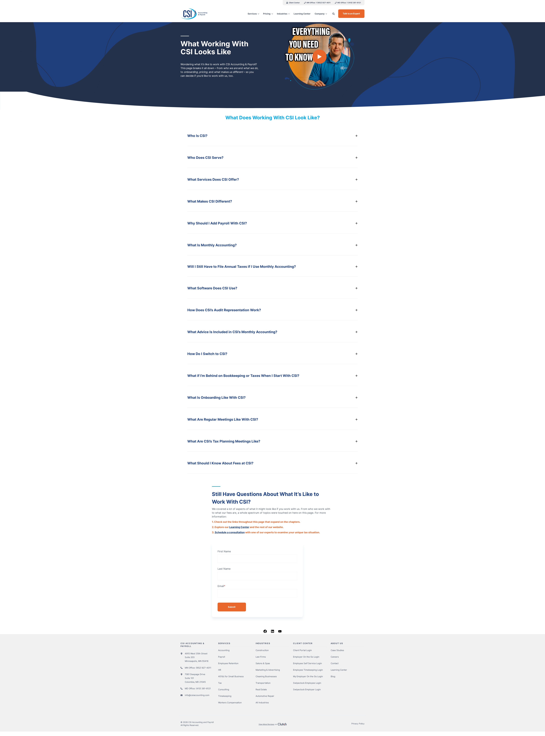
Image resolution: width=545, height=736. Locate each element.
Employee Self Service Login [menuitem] (307, 663)
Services (252, 13)
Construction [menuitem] (262, 650)
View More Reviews (266, 724)
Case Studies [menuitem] (337, 650)
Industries (282, 13)
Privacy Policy (357, 723)
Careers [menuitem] (335, 656)
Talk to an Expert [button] (351, 13)
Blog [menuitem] (333, 676)
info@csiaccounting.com (197, 695)
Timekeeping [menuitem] (224, 696)
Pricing (267, 13)
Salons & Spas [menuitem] (263, 663)
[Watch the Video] (319, 56)
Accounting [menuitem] (223, 650)
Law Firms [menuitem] (261, 656)
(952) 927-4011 (203, 667)
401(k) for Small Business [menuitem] (231, 676)
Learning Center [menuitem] (339, 670)
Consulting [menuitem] (223, 689)
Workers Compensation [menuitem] (230, 702)
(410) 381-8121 (203, 688)
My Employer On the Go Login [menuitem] (308, 676)
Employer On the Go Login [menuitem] (306, 656)
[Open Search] (333, 14)
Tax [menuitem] (220, 683)
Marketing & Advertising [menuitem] (268, 670)
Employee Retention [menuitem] (228, 663)
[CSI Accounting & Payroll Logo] (202, 13)
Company (320, 13)
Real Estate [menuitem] (261, 689)
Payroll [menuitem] (221, 656)
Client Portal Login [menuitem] (302, 650)
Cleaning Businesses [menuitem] (266, 676)
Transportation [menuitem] (263, 683)
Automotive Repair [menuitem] (265, 696)
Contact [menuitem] (334, 663)
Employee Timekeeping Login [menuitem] (308, 670)
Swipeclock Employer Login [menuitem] (307, 689)
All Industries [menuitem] (262, 702)
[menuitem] (293, 2)
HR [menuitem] (219, 670)
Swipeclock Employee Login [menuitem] (307, 683)
